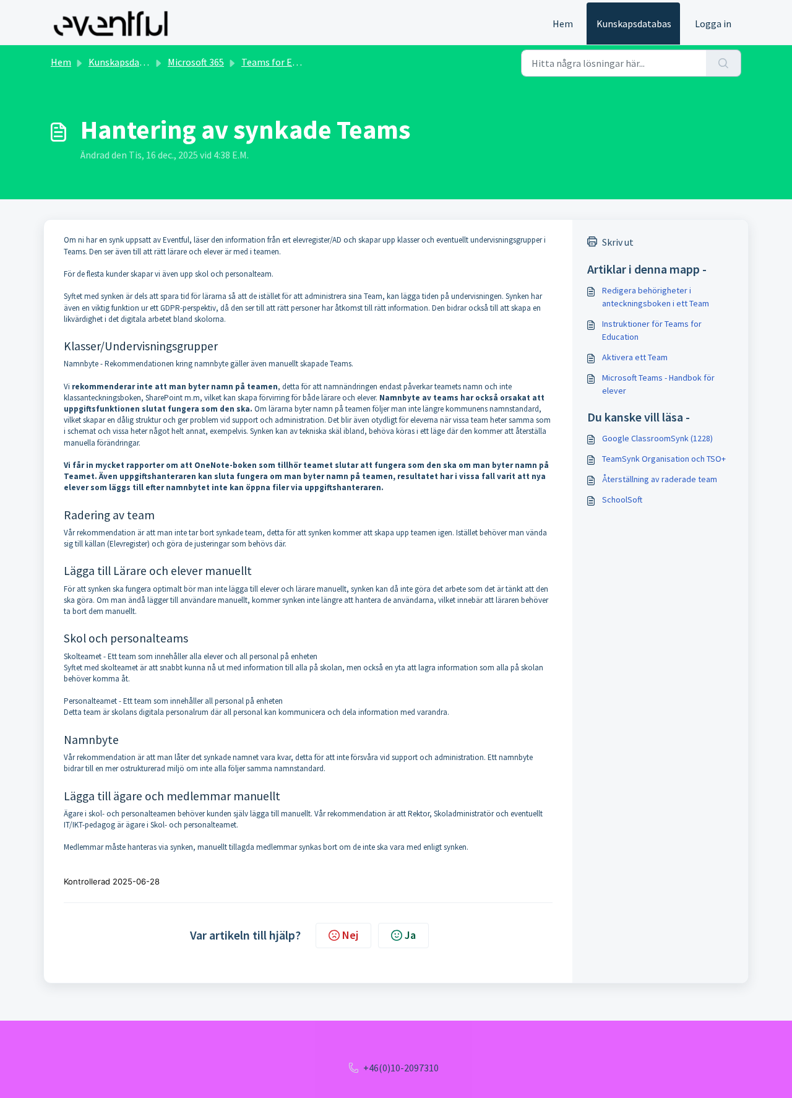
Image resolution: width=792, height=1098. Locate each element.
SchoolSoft (622, 499)
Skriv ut (618, 242)
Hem (563, 23)
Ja (410, 935)
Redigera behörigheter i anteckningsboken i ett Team (655, 297)
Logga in (713, 23)
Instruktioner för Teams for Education (652, 330)
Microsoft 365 (196, 62)
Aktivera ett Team (635, 357)
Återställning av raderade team (659, 479)
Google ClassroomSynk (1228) (657, 438)
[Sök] (723, 63)
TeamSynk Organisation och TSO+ (664, 458)
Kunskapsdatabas (633, 23)
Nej (350, 935)
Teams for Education (285, 62)
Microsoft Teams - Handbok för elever (658, 384)
